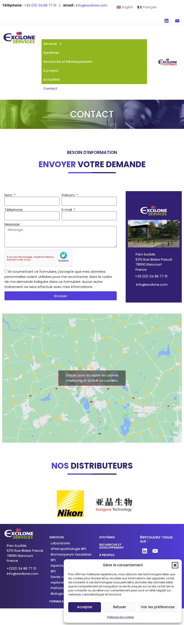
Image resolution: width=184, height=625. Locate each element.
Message (12, 224)
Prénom (69, 195)
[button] (175, 565)
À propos (50, 70)
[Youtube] (177, 20)
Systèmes (51, 52)
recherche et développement (111, 546)
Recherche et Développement (67, 61)
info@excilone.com (152, 284)
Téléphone (13, 209)
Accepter (84, 607)
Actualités (51, 79)
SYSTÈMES (107, 537)
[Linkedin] (166, 20)
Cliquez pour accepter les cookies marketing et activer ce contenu (92, 378)
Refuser (119, 607)
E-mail (67, 209)
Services (50, 43)
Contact (50, 88)
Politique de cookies (120, 617)
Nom (8, 195)
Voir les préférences (158, 607)
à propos (106, 555)
